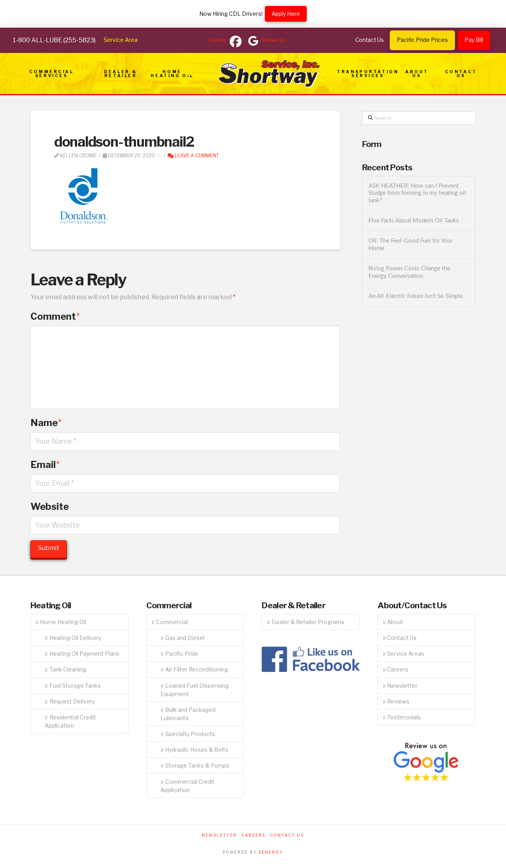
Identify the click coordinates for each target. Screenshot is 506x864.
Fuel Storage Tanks (75, 685)
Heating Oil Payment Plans (84, 653)
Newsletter (402, 685)
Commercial (172, 622)
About (395, 622)
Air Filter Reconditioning (196, 669)
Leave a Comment (196, 155)
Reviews (398, 701)
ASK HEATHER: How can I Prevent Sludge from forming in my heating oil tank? (417, 193)
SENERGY (271, 852)
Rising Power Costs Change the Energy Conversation (409, 272)
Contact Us (402, 637)
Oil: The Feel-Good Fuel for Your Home (410, 244)
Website (49, 506)
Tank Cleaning (67, 669)
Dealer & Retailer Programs (308, 622)
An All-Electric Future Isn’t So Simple (415, 296)
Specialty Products (190, 733)
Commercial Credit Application (187, 785)
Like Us (217, 40)
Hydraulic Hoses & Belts (196, 749)
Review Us (273, 40)
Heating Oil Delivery (75, 637)
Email (45, 464)
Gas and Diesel (184, 637)
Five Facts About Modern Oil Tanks (413, 221)
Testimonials (404, 717)
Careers (397, 669)
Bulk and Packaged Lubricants (187, 713)
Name (46, 422)
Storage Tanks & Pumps (197, 765)
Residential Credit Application (70, 721)
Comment (55, 316)
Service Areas (405, 653)
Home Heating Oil (63, 622)
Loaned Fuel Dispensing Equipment (194, 689)
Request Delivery (72, 701)
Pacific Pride (181, 653)
